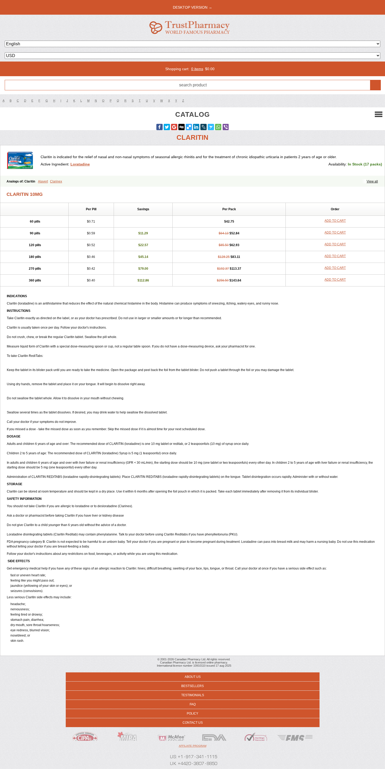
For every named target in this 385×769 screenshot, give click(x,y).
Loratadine (80, 164)
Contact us (193, 722)
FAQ (193, 704)
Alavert (43, 181)
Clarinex (56, 181)
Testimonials (192, 695)
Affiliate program (192, 745)
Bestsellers (192, 686)
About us (193, 677)
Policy (192, 713)
